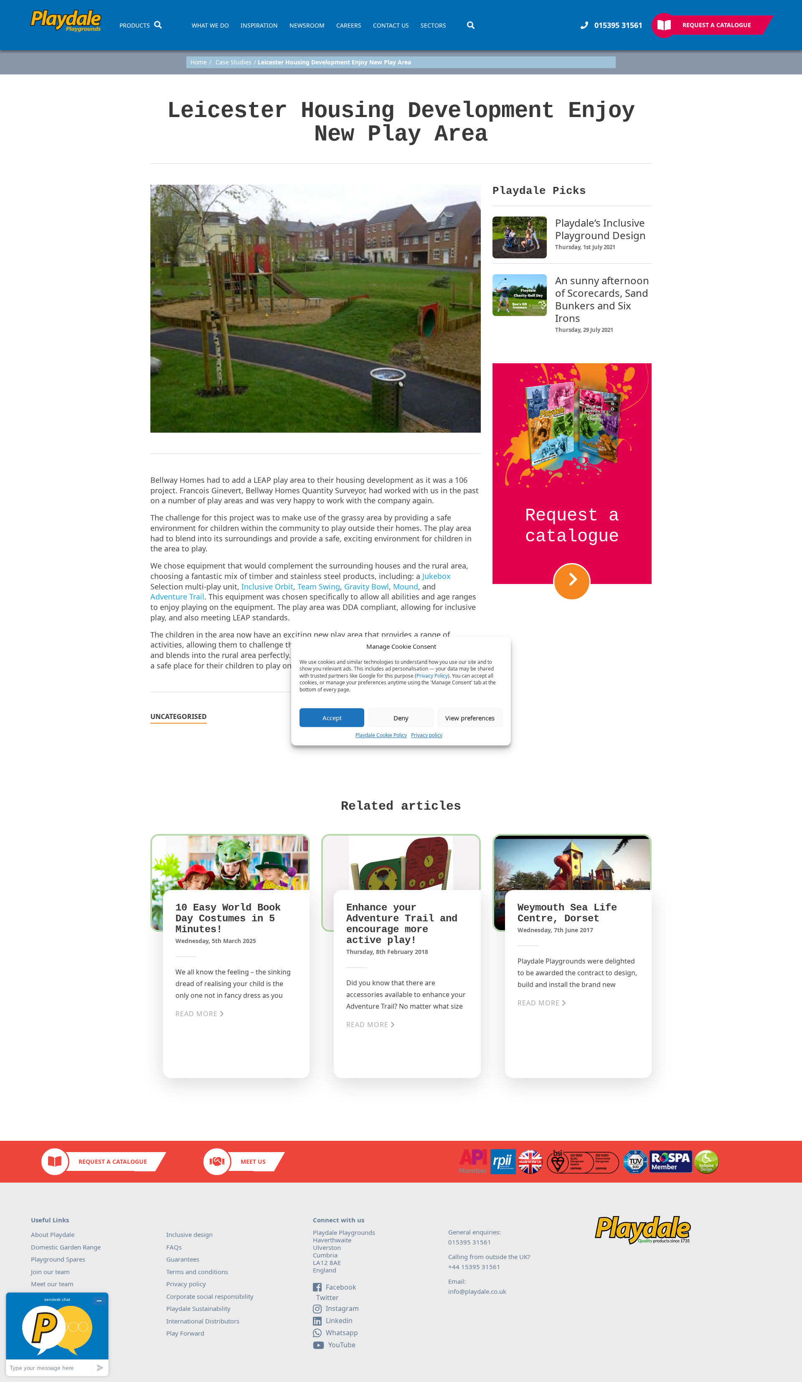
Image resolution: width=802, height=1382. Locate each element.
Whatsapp (342, 1332)
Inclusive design (189, 1234)
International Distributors (202, 1321)
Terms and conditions (197, 1271)
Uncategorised (178, 717)
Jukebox (436, 576)
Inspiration (259, 25)
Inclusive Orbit (267, 586)
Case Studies (233, 62)
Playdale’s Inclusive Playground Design (600, 229)
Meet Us (253, 1161)
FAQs (174, 1247)
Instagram (342, 1308)
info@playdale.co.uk (477, 1291)
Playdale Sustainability (198, 1308)
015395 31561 (617, 25)
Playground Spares (58, 1259)
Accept (332, 718)
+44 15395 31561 (474, 1266)
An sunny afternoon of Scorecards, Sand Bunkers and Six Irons (602, 299)
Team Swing (318, 586)
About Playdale (52, 1234)
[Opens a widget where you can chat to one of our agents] (57, 1334)
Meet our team (52, 1284)
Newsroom (307, 25)
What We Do (210, 25)
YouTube (341, 1344)
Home (198, 62)
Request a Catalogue (717, 25)
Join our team (50, 1271)
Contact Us (391, 25)
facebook (341, 1287)
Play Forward (185, 1333)
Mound (405, 586)
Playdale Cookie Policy (381, 735)
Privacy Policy (432, 676)
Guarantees (182, 1259)
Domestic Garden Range (66, 1247)
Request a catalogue (572, 526)
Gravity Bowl (366, 586)
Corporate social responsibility (210, 1296)
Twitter (327, 1298)
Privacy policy (426, 735)
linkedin (339, 1320)
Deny (401, 718)
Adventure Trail (177, 597)
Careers (348, 25)
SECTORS (433, 25)
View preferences (470, 718)
